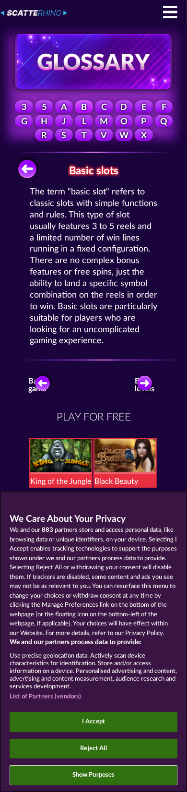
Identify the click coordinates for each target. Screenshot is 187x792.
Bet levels (144, 385)
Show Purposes (93, 775)
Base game (37, 385)
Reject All (93, 748)
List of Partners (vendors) (45, 697)
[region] (93, 641)
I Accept (93, 722)
